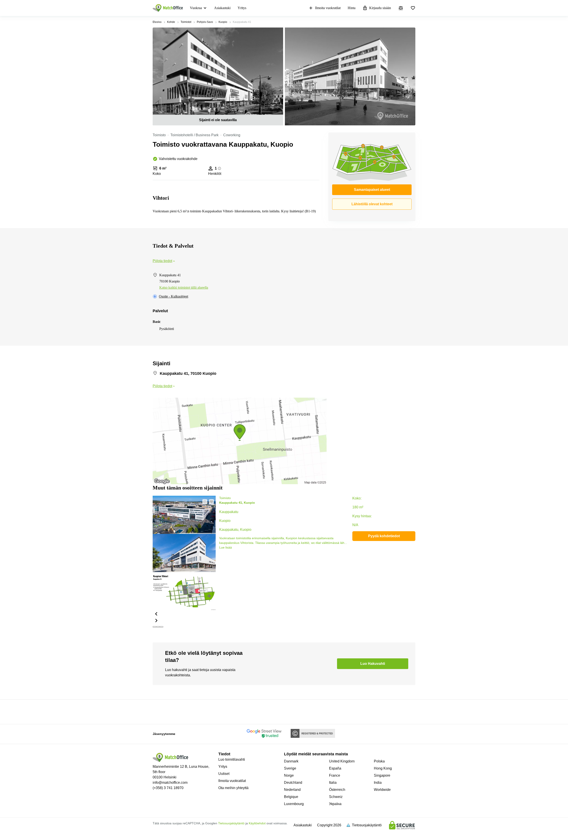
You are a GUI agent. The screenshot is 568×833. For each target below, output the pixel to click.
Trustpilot (159, 711)
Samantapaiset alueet (372, 189)
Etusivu (157, 22)
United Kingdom (342, 761)
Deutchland (293, 782)
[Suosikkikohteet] (412, 8)
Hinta (351, 8)
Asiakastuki (222, 8)
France (334, 775)
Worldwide (382, 790)
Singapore (382, 775)
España (335, 768)
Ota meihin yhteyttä (233, 788)
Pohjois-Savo (205, 22)
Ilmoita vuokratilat (328, 8)
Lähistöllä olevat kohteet (371, 204)
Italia (333, 782)
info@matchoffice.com (170, 782)
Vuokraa (196, 8)
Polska (379, 761)
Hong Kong (383, 768)
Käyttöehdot (257, 823)
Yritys (242, 8)
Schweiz (336, 797)
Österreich (337, 790)
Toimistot (186, 22)
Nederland (292, 790)
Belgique (291, 797)
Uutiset (223, 774)
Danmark (291, 761)
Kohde (171, 22)
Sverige (290, 768)
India (378, 782)
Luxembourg (294, 804)
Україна (335, 804)
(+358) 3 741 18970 (168, 788)
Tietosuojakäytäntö (231, 823)
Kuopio (223, 22)
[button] (184, 613)
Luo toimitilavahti (231, 759)
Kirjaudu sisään (380, 8)
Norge (289, 775)
